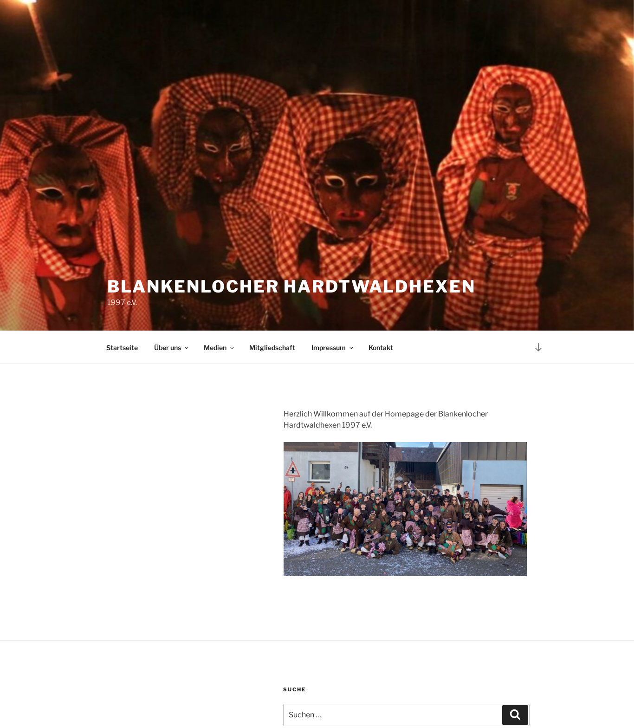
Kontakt (381, 347)
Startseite (122, 347)
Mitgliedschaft (272, 347)
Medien (215, 347)
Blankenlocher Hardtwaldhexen (291, 286)
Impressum (328, 347)
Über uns (167, 347)
